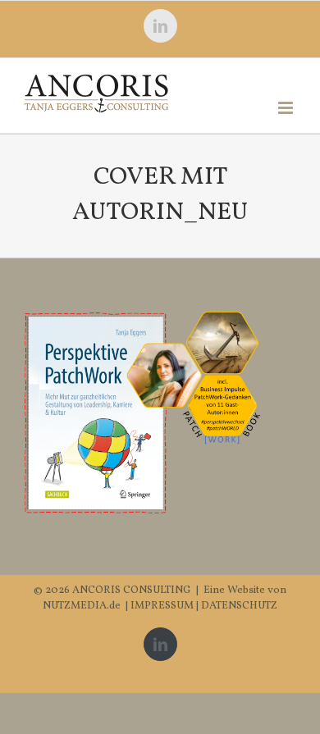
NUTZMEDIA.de (82, 606)
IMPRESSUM (163, 606)
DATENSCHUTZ (239, 606)
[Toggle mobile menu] (286, 107)
